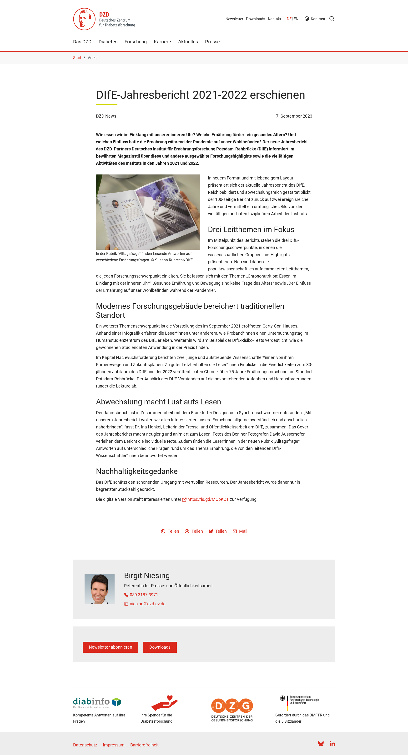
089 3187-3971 (144, 594)
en (296, 19)
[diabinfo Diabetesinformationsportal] (103, 703)
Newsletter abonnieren (110, 647)
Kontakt (274, 19)
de (289, 19)
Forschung (136, 42)
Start (77, 57)
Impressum (114, 744)
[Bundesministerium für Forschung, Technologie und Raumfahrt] (305, 703)
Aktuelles (188, 42)
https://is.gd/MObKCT (208, 499)
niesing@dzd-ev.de (148, 603)
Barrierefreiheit (144, 744)
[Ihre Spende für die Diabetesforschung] (170, 703)
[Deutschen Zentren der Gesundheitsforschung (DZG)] (238, 710)
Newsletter (234, 19)
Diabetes (108, 42)
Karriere (162, 42)
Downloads (255, 19)
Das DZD (82, 42)
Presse (212, 42)
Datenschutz (85, 744)
